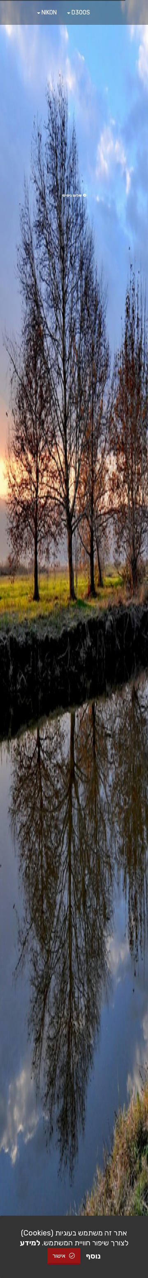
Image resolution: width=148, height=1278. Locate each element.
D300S (80, 12)
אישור (60, 1255)
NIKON (48, 12)
